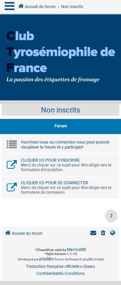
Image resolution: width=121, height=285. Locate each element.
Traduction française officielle (52, 266)
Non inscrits (60, 110)
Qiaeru (89, 266)
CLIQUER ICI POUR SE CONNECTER (54, 182)
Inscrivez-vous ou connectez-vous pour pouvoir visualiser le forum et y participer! (65, 144)
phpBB (45, 259)
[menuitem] (103, 233)
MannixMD (76, 249)
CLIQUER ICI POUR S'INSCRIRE (50, 160)
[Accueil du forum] (60, 57)
